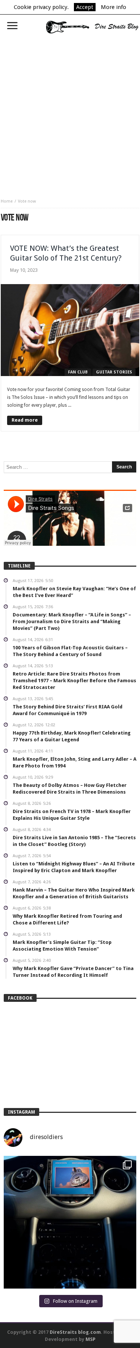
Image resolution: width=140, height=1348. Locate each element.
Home (7, 201)
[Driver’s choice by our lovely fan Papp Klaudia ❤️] (70, 1222)
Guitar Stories (114, 372)
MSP (90, 1339)
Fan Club (78, 372)
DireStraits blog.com (75, 1332)
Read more (25, 420)
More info (113, 7)
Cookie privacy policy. (41, 7)
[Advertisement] (70, 113)
